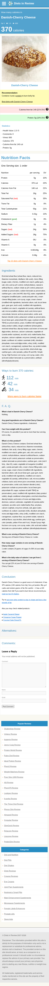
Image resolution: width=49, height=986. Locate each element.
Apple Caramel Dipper (11, 614)
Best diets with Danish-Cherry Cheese (17, 102)
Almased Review (11, 815)
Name (4, 690)
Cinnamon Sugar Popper (12, 617)
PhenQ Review (10, 766)
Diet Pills (7, 860)
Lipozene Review (11, 836)
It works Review (10, 799)
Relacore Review (11, 831)
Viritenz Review (10, 734)
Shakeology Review (12, 729)
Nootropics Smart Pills (13, 892)
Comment (5, 661)
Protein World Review (13, 750)
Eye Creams (9, 882)
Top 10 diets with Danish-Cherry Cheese (24, 261)
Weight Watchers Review (14, 772)
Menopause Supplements (14, 903)
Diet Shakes (9, 866)
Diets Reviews (10, 871)
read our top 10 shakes (10, 594)
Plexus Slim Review (12, 809)
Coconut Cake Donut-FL (12, 620)
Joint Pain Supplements (13, 887)
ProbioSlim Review (12, 842)
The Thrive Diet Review (13, 804)
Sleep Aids (8, 919)
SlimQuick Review (11, 826)
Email (3, 697)
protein (19, 96)
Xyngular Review (11, 820)
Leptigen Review (11, 793)
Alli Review (8, 783)
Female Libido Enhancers (14, 909)
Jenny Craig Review (12, 745)
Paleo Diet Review (11, 756)
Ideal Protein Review (12, 761)
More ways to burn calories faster (24, 396)
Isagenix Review (11, 740)
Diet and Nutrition (11, 855)
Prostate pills (9, 914)
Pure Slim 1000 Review (13, 777)
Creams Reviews (11, 876)
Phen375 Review (11, 788)
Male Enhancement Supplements (17, 898)
